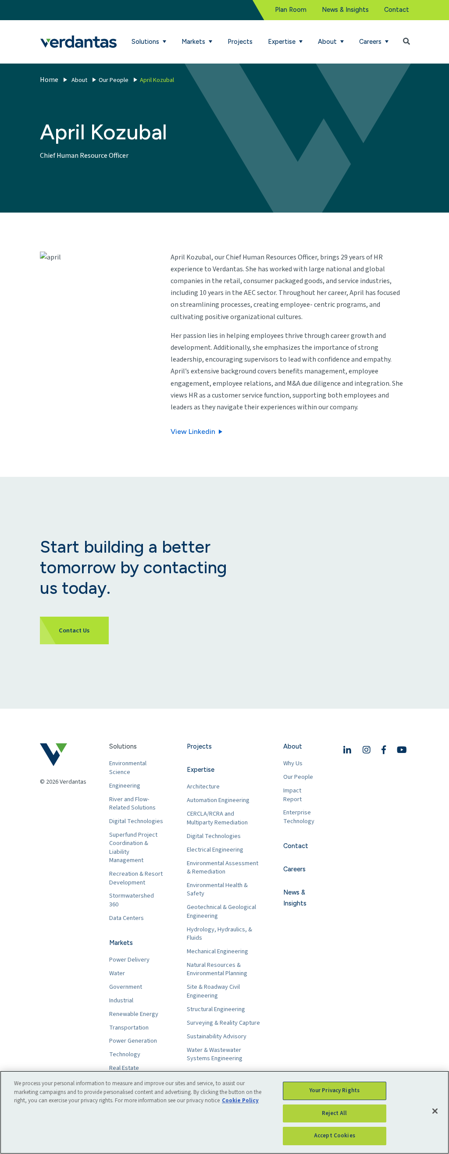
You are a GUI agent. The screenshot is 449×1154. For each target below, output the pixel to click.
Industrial (121, 1000)
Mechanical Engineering (217, 951)
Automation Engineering (218, 800)
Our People (113, 80)
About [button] (328, 42)
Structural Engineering (216, 1009)
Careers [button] (371, 42)
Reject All (334, 1113)
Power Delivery (129, 959)
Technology (124, 1054)
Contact (396, 10)
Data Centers (126, 918)
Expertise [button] (282, 42)
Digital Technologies (136, 821)
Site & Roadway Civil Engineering (213, 991)
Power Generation (133, 1041)
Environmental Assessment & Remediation (222, 867)
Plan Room (290, 10)
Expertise (200, 770)
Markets (121, 943)
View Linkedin (193, 431)
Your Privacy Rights (335, 1090)
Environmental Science (127, 767)
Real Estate (124, 1068)
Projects (240, 42)
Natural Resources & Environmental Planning (217, 969)
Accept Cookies (334, 1136)
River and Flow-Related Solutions (132, 803)
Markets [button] (194, 42)
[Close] (435, 1111)
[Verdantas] (78, 42)
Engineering (124, 785)
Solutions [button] (146, 42)
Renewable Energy (133, 1014)
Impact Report (292, 794)
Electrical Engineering (215, 849)
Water (117, 973)
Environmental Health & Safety (217, 889)
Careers (294, 869)
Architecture (203, 786)
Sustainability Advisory (216, 1036)
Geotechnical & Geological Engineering (221, 911)
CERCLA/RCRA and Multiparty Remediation (217, 818)
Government (125, 987)
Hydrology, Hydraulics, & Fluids (219, 933)
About (79, 80)
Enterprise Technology (298, 816)
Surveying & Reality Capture (223, 1023)
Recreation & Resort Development (136, 878)
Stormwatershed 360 (131, 900)
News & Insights (345, 10)
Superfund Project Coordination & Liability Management (133, 848)
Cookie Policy (240, 1100)
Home (49, 80)
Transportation (129, 1027)
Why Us (293, 763)
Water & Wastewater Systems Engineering (214, 1054)
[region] (224, 1112)
